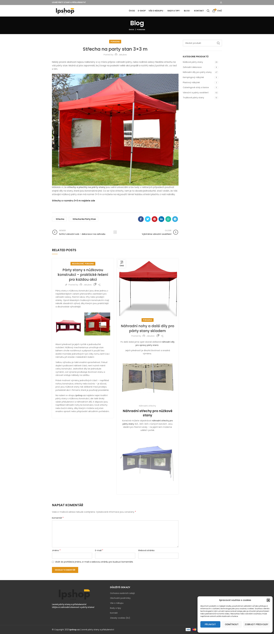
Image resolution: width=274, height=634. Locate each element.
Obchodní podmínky (120, 598)
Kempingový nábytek (193, 77)
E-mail (99, 550)
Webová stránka (146, 550)
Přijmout (210, 624)
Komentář (58, 517)
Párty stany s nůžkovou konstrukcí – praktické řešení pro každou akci (83, 275)
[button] (268, 600)
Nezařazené (78, 263)
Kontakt (114, 613)
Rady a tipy (115, 608)
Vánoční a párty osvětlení (195, 92)
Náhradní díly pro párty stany (197, 72)
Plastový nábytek (191, 82)
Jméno (56, 550)
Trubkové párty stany (193, 97)
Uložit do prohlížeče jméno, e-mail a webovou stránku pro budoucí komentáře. (94, 561)
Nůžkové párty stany (193, 62)
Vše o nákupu (116, 603)
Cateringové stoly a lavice (196, 87)
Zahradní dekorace (192, 67)
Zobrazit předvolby (256, 624)
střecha (60, 219)
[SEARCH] (218, 43)
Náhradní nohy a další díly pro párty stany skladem (147, 328)
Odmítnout (231, 624)
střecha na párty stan (84, 219)
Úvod (131, 29)
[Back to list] (115, 232)
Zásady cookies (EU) (120, 618)
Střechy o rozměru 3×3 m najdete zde (73, 200)
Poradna (141, 29)
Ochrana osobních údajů (122, 593)
